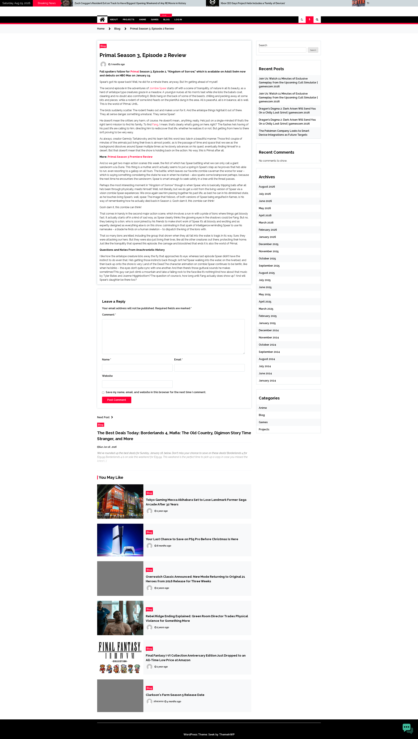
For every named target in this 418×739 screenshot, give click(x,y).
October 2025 (267, 258)
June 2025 (265, 287)
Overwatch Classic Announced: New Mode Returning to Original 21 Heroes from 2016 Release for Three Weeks (195, 579)
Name (106, 359)
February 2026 (268, 229)
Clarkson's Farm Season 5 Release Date (175, 695)
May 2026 (265, 208)
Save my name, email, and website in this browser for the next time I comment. (156, 392)
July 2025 (265, 280)
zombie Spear (158, 88)
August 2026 (267, 186)
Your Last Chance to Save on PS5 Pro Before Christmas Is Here (192, 539)
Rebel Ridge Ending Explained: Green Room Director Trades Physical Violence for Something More (197, 618)
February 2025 (268, 316)
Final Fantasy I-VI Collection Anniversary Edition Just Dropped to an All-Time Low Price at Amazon (196, 658)
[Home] (102, 19)
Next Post (103, 417)
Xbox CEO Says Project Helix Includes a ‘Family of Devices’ (163, 3)
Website (107, 375)
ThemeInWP (227, 734)
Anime (142, 19)
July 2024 (265, 366)
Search (263, 45)
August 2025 (267, 272)
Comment (109, 314)
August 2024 (267, 359)
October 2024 (267, 344)
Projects (128, 19)
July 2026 (265, 193)
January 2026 (267, 236)
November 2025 (269, 251)
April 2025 (265, 301)
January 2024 (267, 380)
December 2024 (269, 330)
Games (154, 19)
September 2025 (269, 265)
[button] (302, 19)
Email (178, 359)
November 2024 (269, 337)
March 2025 (266, 308)
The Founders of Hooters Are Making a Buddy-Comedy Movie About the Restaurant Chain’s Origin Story (335, 3)
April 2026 (265, 215)
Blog (166, 19)
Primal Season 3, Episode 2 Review (143, 55)
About (114, 19)
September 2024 (269, 351)
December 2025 (268, 244)
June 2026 (265, 201)
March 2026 (266, 222)
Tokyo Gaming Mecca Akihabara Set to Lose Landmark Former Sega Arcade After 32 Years (196, 502)
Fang (155, 124)
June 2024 (265, 373)
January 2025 (267, 323)
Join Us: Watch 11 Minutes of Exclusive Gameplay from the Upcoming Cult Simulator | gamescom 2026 (288, 82)
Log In (178, 19)
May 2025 (265, 294)
